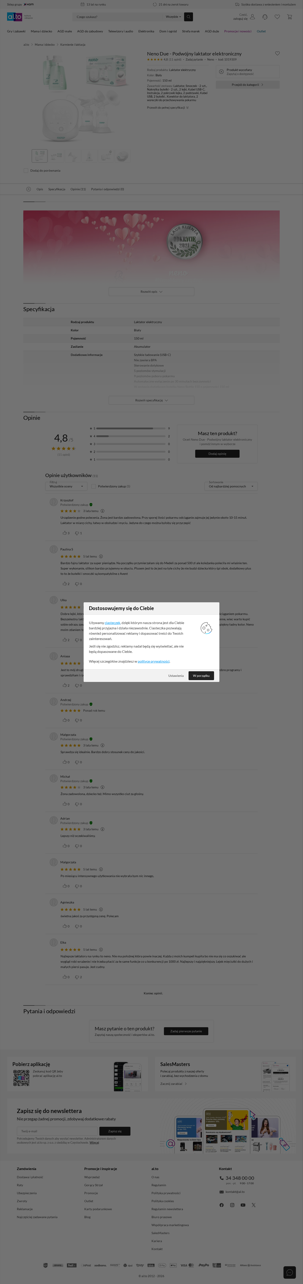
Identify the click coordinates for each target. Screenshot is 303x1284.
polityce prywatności (153, 661)
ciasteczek (112, 622)
